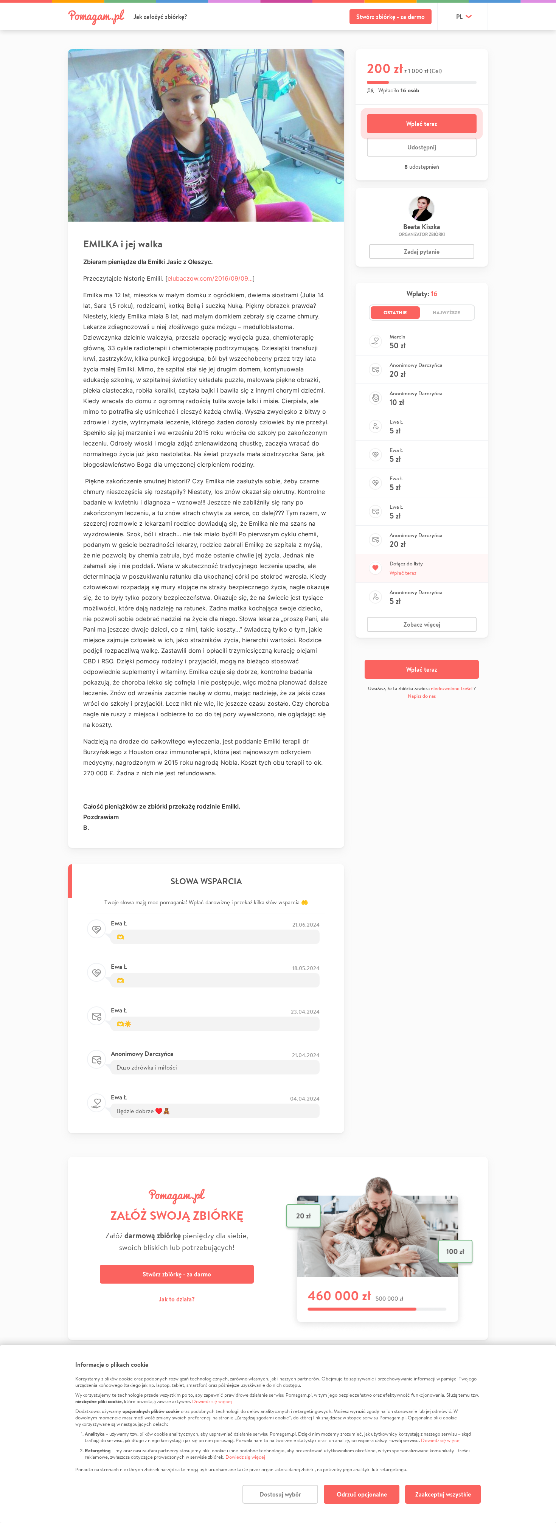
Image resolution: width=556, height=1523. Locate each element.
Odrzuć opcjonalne (362, 1494)
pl (459, 16)
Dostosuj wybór (280, 1494)
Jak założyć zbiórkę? (160, 16)
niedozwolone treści (451, 688)
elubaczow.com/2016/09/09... (210, 278)
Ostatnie (395, 312)
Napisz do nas (422, 696)
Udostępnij (421, 147)
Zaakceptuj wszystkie (443, 1494)
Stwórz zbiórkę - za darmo (390, 16)
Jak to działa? (177, 1299)
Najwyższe (446, 312)
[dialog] (278, 1434)
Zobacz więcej (422, 624)
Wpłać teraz (421, 124)
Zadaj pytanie (422, 251)
